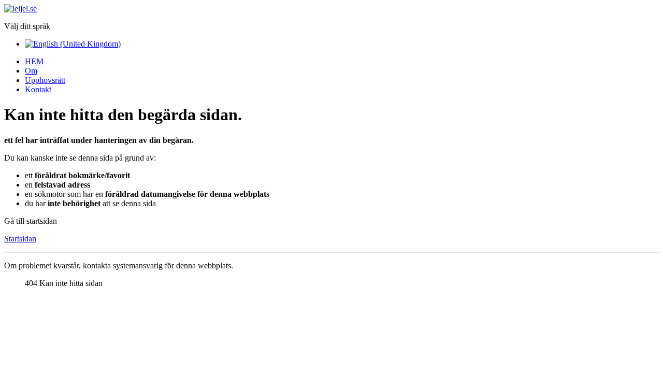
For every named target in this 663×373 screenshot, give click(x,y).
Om (31, 70)
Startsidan (20, 238)
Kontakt (38, 89)
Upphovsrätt (45, 80)
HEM (34, 61)
